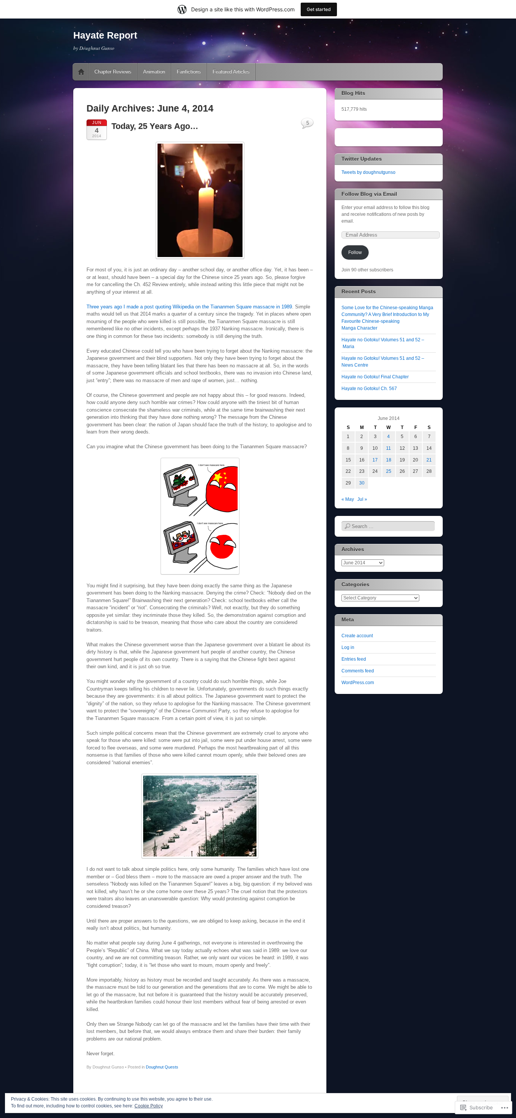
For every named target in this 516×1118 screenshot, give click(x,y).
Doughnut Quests (162, 1067)
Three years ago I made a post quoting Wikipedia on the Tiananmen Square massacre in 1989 (189, 307)
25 (388, 471)
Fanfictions (189, 71)
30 (362, 483)
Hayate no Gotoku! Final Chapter (375, 376)
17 (375, 460)
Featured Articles (231, 71)
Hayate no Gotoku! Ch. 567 (369, 388)
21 (429, 460)
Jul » (362, 499)
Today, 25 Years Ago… (154, 126)
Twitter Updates (361, 159)
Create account (357, 635)
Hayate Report (105, 35)
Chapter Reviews (112, 71)
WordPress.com (357, 682)
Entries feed (353, 659)
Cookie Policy (148, 1106)
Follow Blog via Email (369, 194)
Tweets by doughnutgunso (368, 172)
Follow (355, 252)
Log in (347, 647)
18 (388, 460)
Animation (154, 71)
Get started (319, 9)
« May (347, 499)
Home (81, 72)
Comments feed (357, 671)
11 (388, 448)
